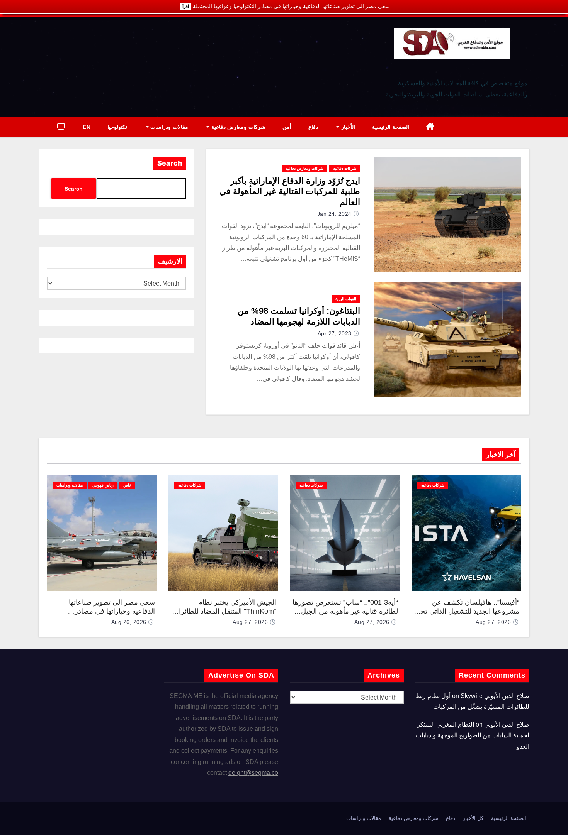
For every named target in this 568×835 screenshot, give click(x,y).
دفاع (313, 127)
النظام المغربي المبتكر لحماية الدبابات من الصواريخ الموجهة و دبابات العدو (472, 735)
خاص (127, 485)
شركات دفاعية (344, 168)
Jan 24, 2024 (334, 214)
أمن (286, 127)
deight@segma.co (253, 772)
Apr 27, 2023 (335, 333)
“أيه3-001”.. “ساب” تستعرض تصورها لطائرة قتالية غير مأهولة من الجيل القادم (345, 611)
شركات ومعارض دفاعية (237, 127)
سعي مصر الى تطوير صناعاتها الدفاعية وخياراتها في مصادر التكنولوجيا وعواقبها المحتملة (112, 611)
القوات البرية (345, 299)
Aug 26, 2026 (128, 622)
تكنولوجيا (117, 127)
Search (169, 163)
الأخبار (347, 127)
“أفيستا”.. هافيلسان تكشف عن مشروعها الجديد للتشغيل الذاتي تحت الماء (466, 611)
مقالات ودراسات (168, 127)
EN (86, 127)
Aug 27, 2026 (493, 622)
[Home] (430, 127)
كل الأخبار (473, 818)
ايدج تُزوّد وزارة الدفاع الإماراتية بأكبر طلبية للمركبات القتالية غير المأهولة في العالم (289, 191)
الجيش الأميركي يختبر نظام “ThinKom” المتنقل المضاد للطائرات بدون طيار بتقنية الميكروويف (224, 611)
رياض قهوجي (103, 485)
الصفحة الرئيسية (391, 127)
